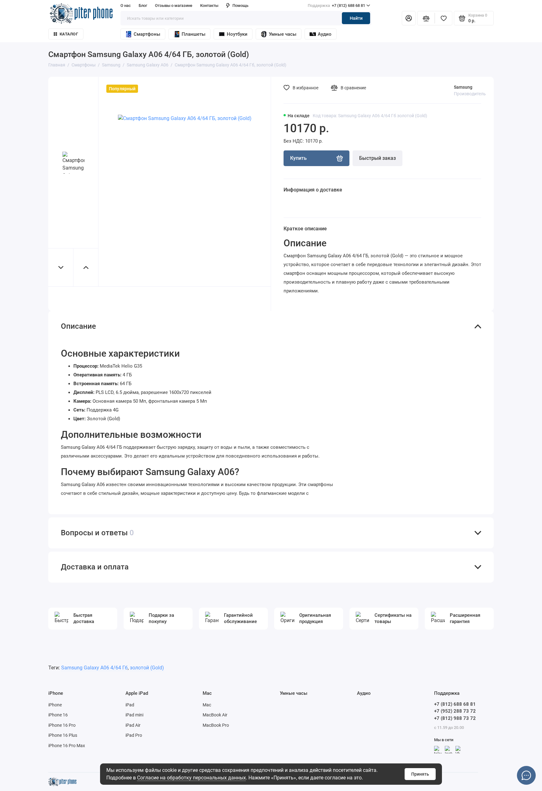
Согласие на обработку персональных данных (191, 778)
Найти (356, 18)
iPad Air (133, 725)
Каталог (69, 34)
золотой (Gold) (147, 668)
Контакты (209, 5)
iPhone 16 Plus (62, 735)
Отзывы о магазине (173, 5)
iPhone (55, 704)
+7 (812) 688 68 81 (336, 5)
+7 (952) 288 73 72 (455, 711)
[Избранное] (443, 18)
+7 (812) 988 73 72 (455, 718)
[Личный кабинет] (409, 18)
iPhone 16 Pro (62, 725)
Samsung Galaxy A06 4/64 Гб (94, 668)
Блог (143, 5)
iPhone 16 (58, 714)
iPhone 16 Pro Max (66, 745)
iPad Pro (133, 735)
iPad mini (134, 714)
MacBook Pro (216, 725)
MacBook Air (215, 714)
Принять (420, 774)
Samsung (463, 87)
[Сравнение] (425, 18)
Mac (207, 704)
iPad (129, 704)
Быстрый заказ (377, 158)
